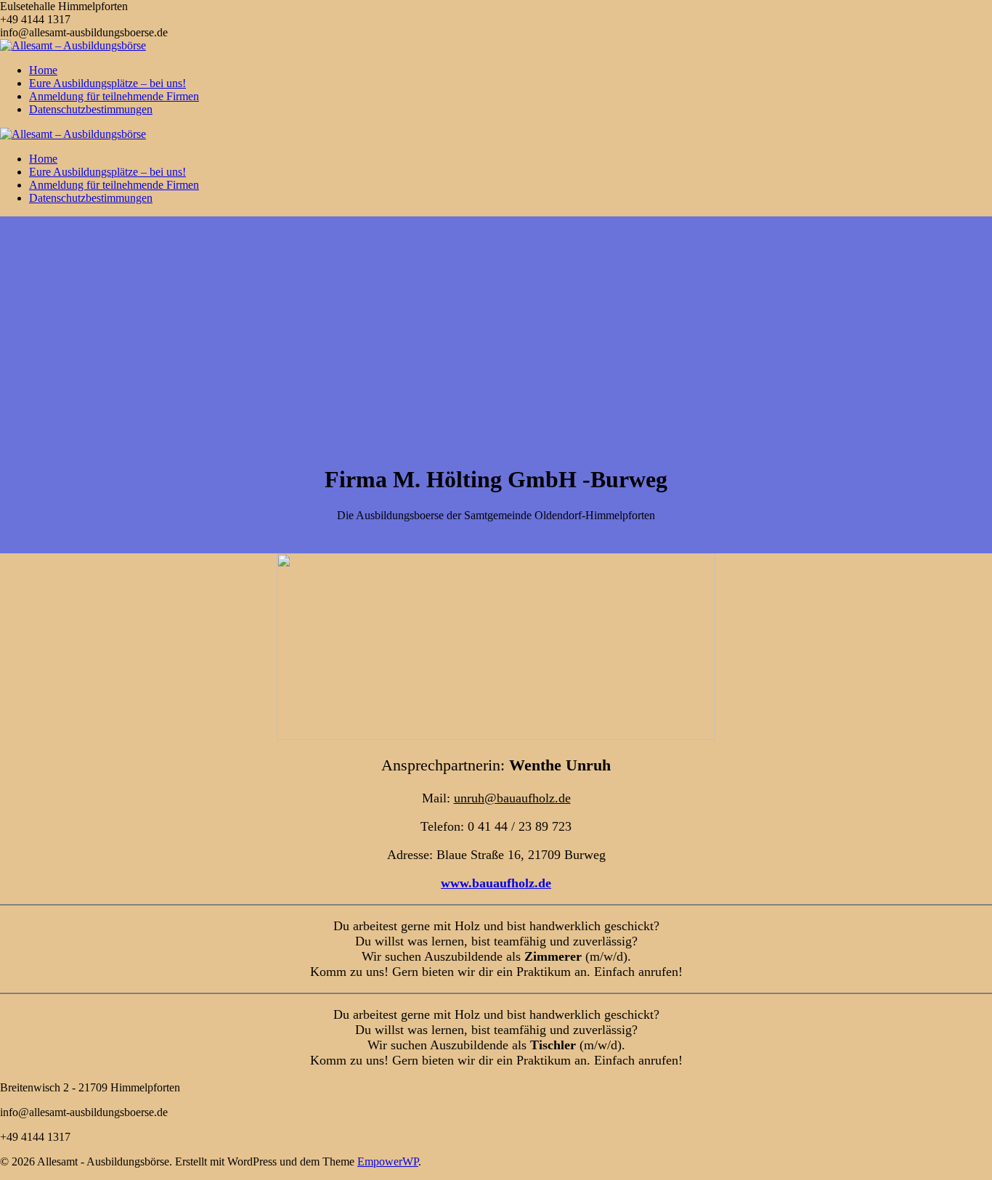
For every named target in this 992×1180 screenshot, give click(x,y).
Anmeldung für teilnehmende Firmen (114, 96)
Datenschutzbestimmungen (91, 109)
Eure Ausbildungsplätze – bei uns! (107, 83)
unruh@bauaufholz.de (512, 798)
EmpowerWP (387, 1161)
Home (43, 70)
